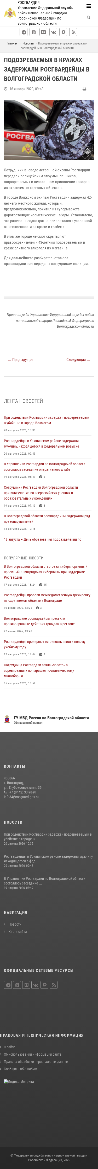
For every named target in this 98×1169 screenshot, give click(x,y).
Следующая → (78, 359)
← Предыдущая (20, 359)
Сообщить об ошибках (21, 1069)
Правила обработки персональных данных (36, 1062)
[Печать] (85, 89)
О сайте (9, 1047)
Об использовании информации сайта (32, 1054)
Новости (14, 924)
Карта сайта (17, 931)
